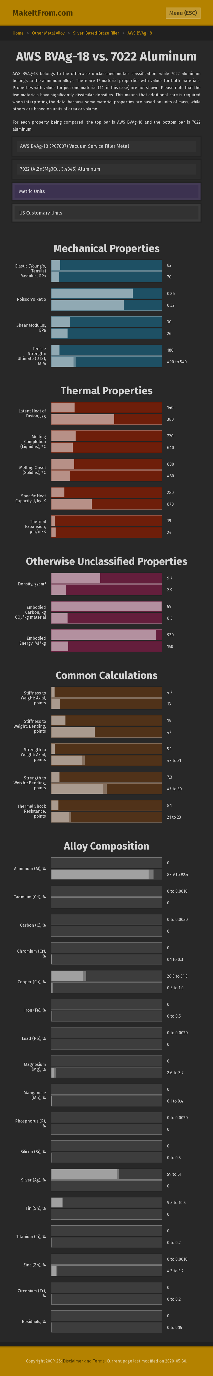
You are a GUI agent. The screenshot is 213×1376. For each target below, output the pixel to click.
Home (18, 33)
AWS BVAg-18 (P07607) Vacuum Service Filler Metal (74, 146)
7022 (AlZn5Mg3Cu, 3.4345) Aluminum (60, 169)
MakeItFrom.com (42, 13)
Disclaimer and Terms (84, 1361)
